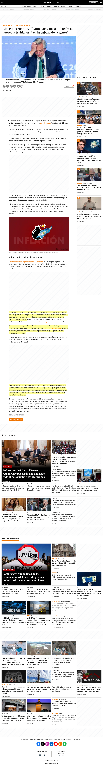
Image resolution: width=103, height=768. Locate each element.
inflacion (19, 419)
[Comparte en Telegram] (18, 86)
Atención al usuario (42, 751)
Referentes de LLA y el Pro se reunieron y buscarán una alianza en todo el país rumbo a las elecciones (24, 474)
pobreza (12, 419)
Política (42, 6)
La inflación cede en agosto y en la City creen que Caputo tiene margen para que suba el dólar (89, 689)
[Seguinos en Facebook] (38, 744)
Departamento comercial (61, 752)
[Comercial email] (59, 756)
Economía (35, 6)
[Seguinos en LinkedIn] (51, 744)
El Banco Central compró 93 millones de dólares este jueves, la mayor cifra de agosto (63, 577)
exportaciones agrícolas (52, 328)
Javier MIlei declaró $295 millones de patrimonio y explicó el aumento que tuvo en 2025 (89, 159)
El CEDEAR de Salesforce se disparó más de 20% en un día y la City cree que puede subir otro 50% (14, 621)
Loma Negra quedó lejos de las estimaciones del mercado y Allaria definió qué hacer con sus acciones (24, 577)
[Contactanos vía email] (40, 755)
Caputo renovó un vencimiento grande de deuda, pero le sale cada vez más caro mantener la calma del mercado (64, 621)
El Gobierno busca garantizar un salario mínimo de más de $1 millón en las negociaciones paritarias (64, 606)
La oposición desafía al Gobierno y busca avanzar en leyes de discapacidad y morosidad (13, 591)
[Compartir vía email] (21, 86)
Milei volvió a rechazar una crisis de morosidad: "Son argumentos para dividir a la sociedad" (38, 488)
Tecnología (78, 6)
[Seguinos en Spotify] (65, 744)
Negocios (70, 6)
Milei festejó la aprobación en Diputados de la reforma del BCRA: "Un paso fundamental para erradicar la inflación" (63, 518)
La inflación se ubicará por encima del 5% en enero (26, 262)
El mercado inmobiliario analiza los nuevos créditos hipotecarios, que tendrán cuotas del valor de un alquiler (13, 661)
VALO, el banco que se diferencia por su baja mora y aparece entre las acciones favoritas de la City (14, 718)
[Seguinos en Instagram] (47, 744)
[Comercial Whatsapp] (63, 756)
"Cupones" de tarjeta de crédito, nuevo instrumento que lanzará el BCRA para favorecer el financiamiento (89, 592)
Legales (63, 6)
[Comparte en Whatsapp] (11, 86)
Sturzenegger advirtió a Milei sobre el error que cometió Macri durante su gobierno (89, 187)
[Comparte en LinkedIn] (14, 86)
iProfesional (6, 25)
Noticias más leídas (10, 539)
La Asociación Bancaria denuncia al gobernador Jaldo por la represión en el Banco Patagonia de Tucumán (88, 130)
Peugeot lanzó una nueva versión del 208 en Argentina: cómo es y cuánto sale (63, 689)
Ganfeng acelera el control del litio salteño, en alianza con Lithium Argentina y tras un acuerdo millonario (38, 661)
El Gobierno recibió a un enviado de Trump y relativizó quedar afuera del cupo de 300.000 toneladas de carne (64, 475)
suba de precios (45, 123)
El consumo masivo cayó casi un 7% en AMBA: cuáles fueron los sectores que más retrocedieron (64, 703)
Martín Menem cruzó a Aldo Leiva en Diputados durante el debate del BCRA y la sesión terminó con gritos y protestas (64, 489)
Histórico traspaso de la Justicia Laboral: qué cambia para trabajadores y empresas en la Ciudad (13, 690)
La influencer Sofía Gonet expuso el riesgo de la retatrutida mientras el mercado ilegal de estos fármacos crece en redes (64, 719)
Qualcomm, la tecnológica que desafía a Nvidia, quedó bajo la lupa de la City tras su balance (39, 591)
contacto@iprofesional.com (51, 763)
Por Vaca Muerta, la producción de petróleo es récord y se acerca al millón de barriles (39, 689)
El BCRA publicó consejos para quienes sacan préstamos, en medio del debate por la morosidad (63, 661)
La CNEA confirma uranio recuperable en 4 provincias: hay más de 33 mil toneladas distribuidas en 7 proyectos (39, 621)
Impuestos (56, 6)
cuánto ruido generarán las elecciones (50, 322)
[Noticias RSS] (60, 744)
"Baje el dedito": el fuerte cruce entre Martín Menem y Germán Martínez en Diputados (38, 517)
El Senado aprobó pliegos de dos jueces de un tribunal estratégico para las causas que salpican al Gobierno (64, 460)
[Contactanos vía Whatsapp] (44, 755)
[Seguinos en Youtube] (56, 744)
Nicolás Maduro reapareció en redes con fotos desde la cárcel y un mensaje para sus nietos (89, 216)
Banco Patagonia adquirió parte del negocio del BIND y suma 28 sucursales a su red (64, 563)
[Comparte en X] (7, 86)
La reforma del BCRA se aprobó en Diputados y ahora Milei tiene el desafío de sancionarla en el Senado (64, 502)
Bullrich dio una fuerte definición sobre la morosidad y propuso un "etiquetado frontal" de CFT (13, 488)
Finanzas (49, 6)
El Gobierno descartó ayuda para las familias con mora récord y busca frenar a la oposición (89, 101)
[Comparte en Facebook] (4, 86)
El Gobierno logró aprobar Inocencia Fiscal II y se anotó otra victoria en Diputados (87, 488)
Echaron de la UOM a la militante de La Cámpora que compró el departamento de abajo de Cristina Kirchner (12, 518)
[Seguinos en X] (43, 744)
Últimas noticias (26, 6)
